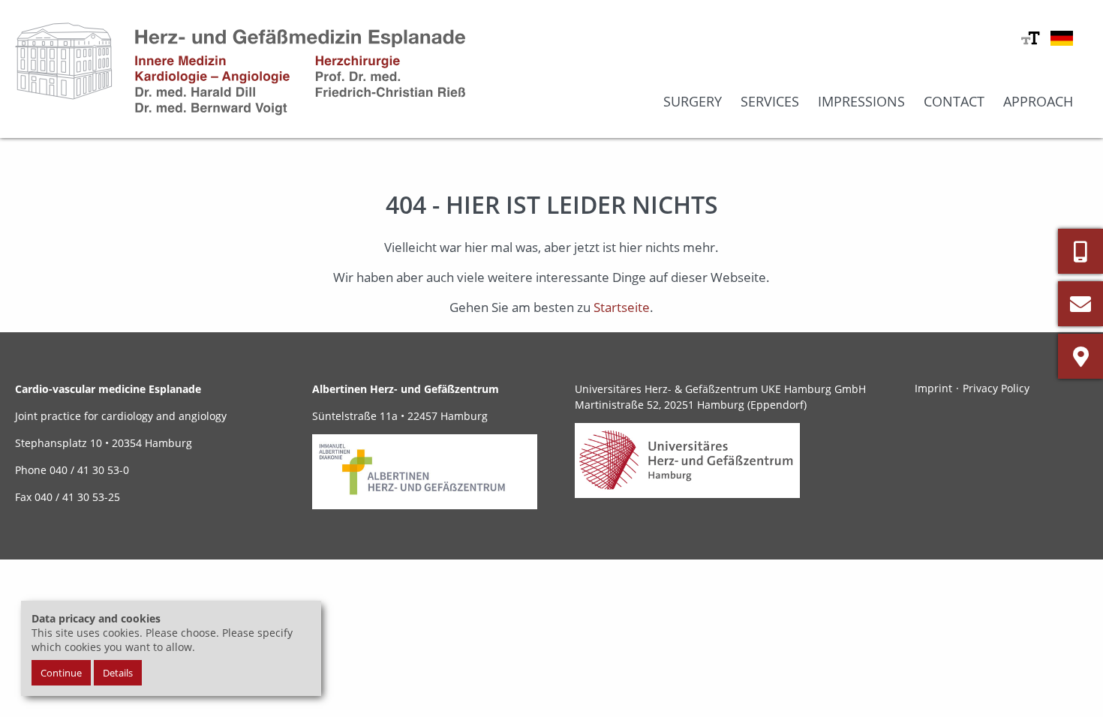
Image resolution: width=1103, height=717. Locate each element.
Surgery (692, 101)
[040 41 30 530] (1080, 251)
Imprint (933, 388)
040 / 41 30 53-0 (88, 470)
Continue (61, 673)
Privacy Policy (996, 388)
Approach (1038, 101)
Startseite (622, 307)
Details (118, 673)
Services (770, 101)
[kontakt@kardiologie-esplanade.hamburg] (1080, 303)
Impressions (861, 101)
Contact (954, 101)
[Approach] (1080, 356)
